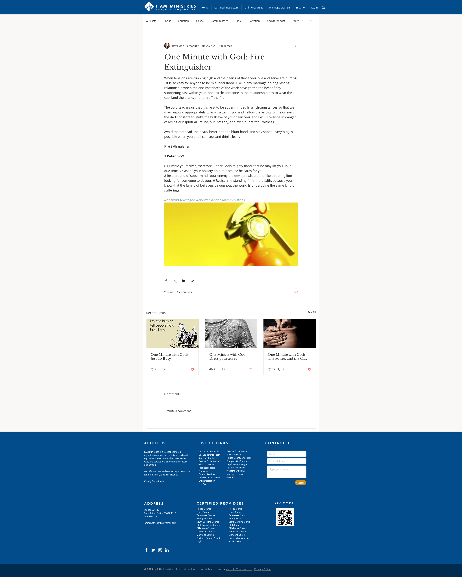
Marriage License (235, 474)
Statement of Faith (208, 458)
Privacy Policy (262, 569)
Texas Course (203, 512)
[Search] (323, 7)
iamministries (220, 21)
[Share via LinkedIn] (183, 281)
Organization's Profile (209, 451)
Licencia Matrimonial (239, 538)
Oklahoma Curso (237, 528)
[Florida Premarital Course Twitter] (153, 550)
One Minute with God (209, 477)
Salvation (254, 21)
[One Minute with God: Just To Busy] (172, 333)
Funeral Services (207, 474)
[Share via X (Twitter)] (174, 281)
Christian (183, 21)
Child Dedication (207, 480)
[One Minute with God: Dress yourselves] (231, 333)
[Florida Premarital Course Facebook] (146, 550)
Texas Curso (235, 512)
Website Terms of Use (239, 569)
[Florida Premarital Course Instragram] (160, 550)
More (296, 21)
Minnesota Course (206, 531)
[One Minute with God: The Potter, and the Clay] (289, 333)
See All (312, 312)
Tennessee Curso (238, 515)
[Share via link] (192, 281)
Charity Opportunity (154, 481)
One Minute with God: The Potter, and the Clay (288, 357)
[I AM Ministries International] (166, 550)
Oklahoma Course (206, 528)
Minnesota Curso (237, 531)
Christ (167, 21)
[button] (311, 21)
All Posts (151, 21)
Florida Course (204, 508)
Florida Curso (235, 508)
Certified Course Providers (210, 538)
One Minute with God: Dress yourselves (227, 357)
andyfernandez (276, 21)
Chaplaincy (204, 471)
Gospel (200, 21)
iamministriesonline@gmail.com (160, 522)
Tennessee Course (206, 515)
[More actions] (295, 46)
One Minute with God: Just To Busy (169, 357)
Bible (239, 21)
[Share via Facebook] (166, 281)
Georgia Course (204, 518)
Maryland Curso (237, 534)
